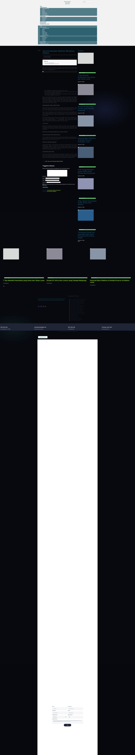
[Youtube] (42, 1)
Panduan (44, 19)
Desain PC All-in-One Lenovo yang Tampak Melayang (86, 108)
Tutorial (43, 20)
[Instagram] (40, 1)
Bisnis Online (44, 17)
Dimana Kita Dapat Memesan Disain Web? (52, 63)
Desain (43, 9)
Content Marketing (45, 8)
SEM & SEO (44, 14)
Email (43, 10)
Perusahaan (70, 706)
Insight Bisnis (43, 16)
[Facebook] (39, 1)
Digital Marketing (43, 7)
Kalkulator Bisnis (44, 24)
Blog (41, 6)
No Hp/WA (54, 710)
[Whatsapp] (43, 1)
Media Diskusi (70, 714)
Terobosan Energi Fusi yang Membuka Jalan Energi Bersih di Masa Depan (86, 235)
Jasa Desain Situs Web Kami (49, 62)
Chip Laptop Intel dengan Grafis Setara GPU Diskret (87, 202)
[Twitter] (41, 306)
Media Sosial (44, 32)
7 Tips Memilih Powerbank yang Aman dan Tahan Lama (86, 77)
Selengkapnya (6, 283)
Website (43, 11)
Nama (44, 178)
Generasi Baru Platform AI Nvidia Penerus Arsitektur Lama (87, 140)
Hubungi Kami (42, 42)
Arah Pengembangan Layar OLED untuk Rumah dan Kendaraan (86, 171)
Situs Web (44, 182)
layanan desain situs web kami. (52, 139)
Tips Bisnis (44, 18)
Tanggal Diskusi (54, 714)
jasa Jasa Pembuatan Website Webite (55, 161)
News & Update (43, 21)
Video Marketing (45, 15)
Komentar (45, 176)
